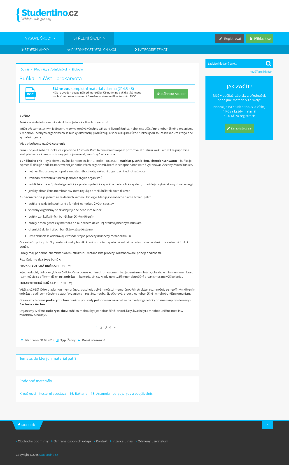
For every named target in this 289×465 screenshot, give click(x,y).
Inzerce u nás (122, 441)
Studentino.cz (48, 455)
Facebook (27, 425)
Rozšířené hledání (261, 72)
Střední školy (36, 50)
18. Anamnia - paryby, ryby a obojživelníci (122, 393)
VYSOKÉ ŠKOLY (39, 38)
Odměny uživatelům (153, 441)
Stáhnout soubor (173, 94)
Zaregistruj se (241, 128)
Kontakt (101, 441)
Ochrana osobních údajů (72, 441)
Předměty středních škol (93, 50)
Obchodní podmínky (33, 441)
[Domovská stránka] (47, 15)
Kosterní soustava (52, 393)
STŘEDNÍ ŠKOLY (88, 38)
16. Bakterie (78, 393)
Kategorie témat (152, 50)
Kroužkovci (28, 393)
